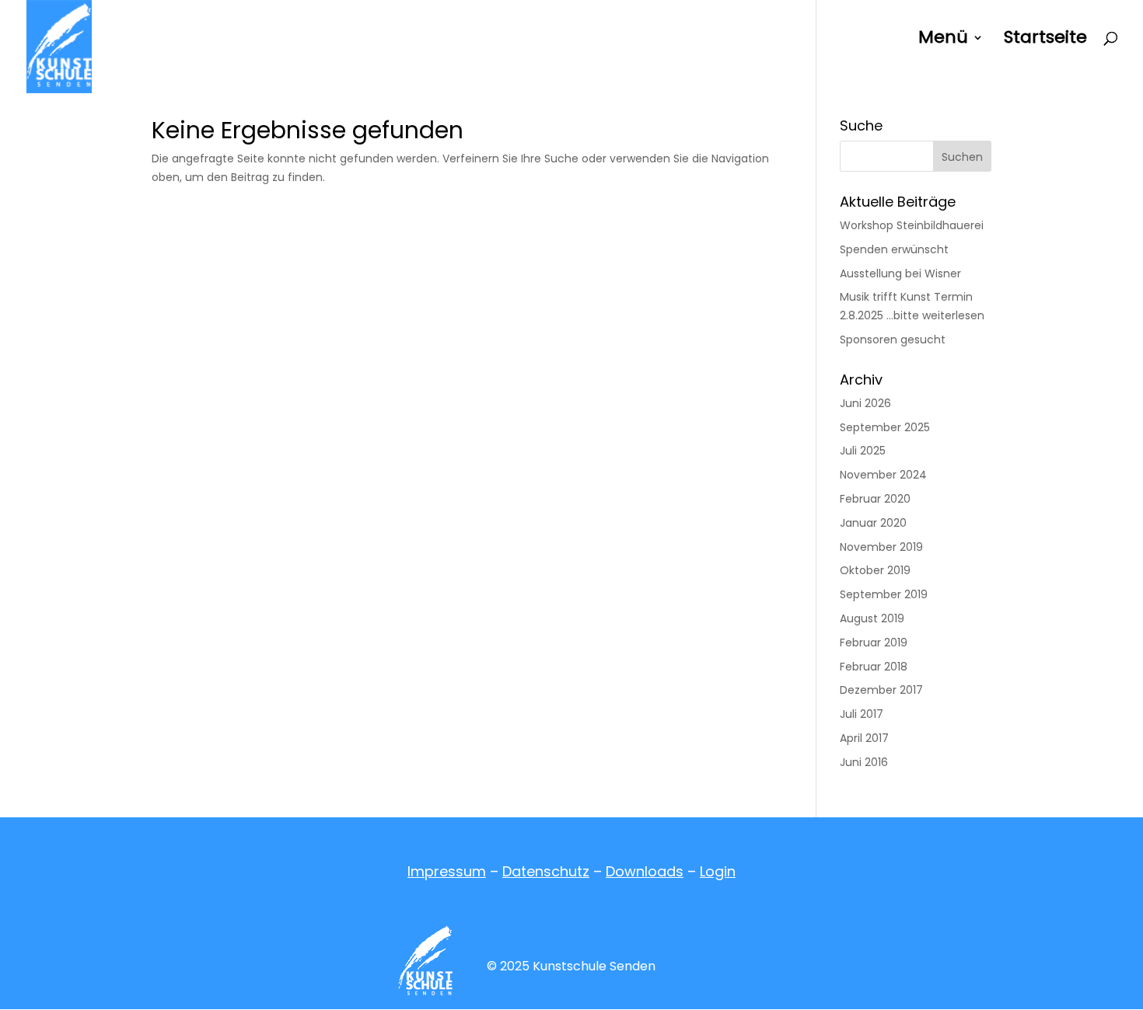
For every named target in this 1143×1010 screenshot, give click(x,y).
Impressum (446, 871)
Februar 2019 (873, 642)
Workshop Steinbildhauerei (912, 225)
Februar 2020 (875, 499)
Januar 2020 (873, 523)
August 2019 (872, 618)
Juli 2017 (861, 714)
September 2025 (885, 427)
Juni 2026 (865, 403)
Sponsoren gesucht (893, 339)
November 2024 (883, 474)
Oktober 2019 (875, 570)
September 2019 (884, 594)
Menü (943, 40)
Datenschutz (545, 871)
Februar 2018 (873, 666)
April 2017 (864, 738)
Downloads (644, 871)
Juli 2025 (863, 450)
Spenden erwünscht (894, 249)
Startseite (1045, 40)
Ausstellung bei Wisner (900, 273)
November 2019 (881, 547)
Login (718, 871)
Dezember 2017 (881, 690)
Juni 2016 (864, 762)
